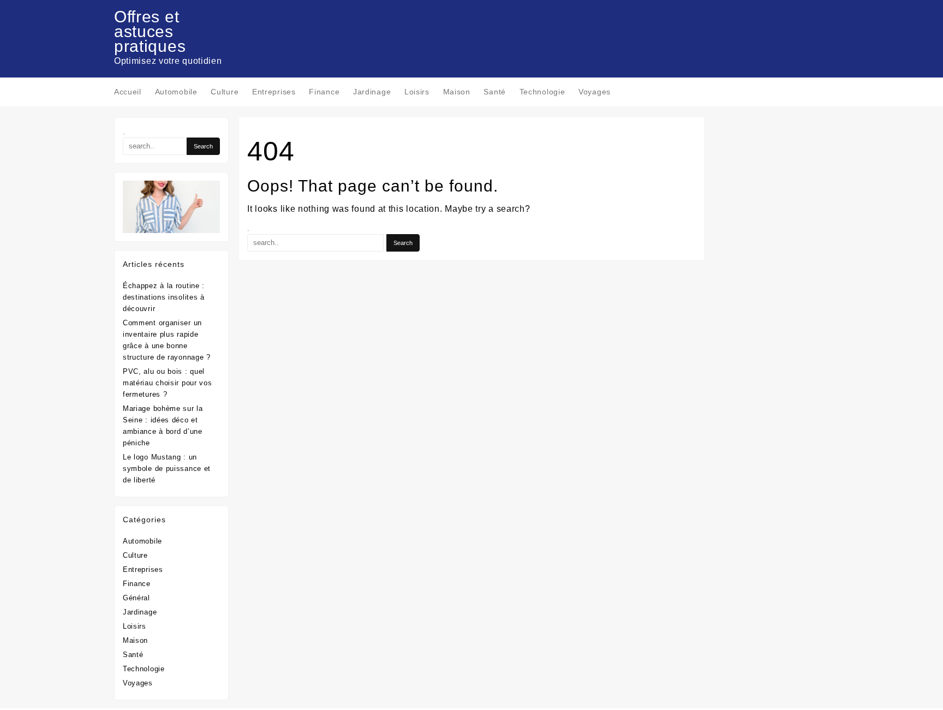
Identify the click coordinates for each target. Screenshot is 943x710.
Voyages (138, 683)
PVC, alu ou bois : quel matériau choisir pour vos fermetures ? (167, 382)
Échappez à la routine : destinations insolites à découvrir (164, 297)
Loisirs (134, 626)
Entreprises (143, 569)
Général (136, 598)
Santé (133, 655)
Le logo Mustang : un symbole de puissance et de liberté (167, 468)
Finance (137, 584)
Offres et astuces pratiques (150, 31)
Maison (135, 640)
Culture (135, 555)
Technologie (144, 669)
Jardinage (140, 612)
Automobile (142, 541)
